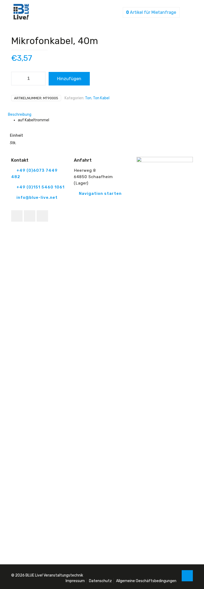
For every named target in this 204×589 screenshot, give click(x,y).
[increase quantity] (39, 78)
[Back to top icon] (187, 575)
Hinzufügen (69, 78)
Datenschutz (100, 581)
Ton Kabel (101, 98)
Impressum (75, 581)
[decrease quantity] (17, 78)
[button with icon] (17, 216)
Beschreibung (19, 114)
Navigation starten (100, 193)
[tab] (102, 114)
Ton (88, 98)
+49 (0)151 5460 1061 (40, 187)
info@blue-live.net (37, 197)
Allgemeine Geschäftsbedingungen (146, 581)
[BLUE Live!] (21, 18)
